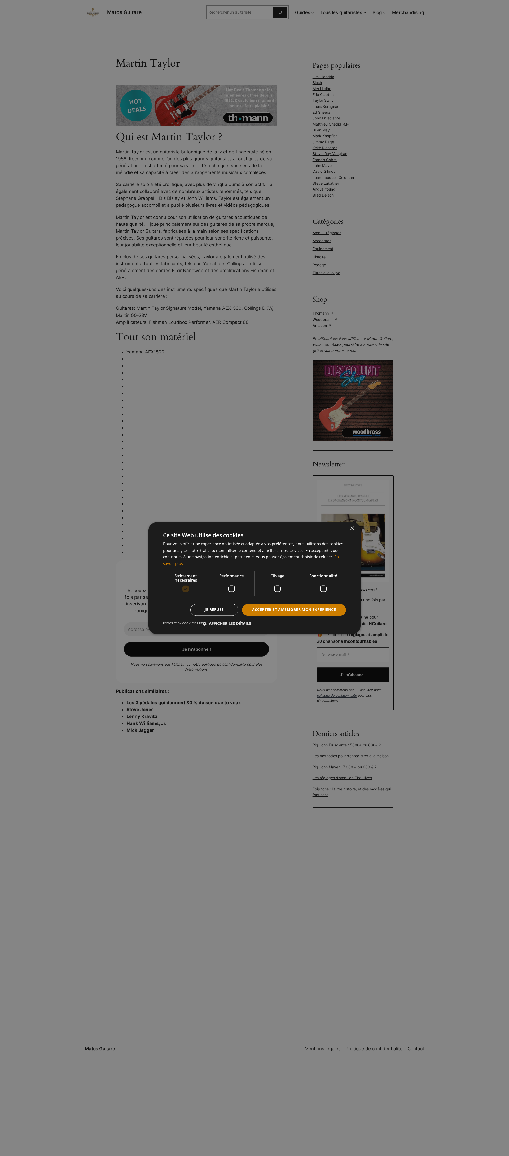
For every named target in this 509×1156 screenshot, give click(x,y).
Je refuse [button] (214, 609)
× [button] (352, 528)
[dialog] (254, 578)
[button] (227, 623)
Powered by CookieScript (183, 623)
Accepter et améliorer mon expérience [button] (294, 609)
